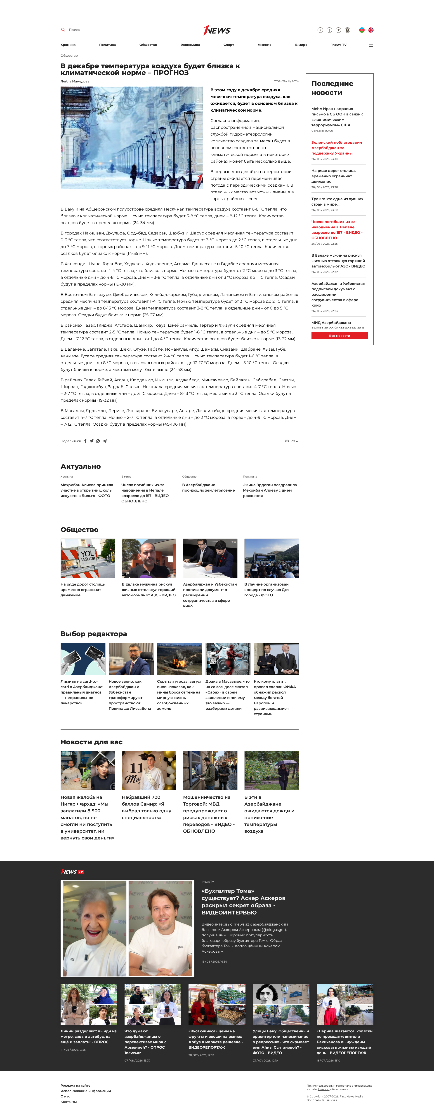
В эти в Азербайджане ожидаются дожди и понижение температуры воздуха (269, 814)
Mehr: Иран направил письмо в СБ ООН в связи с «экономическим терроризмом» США (337, 117)
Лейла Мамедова (75, 81)
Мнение (264, 44)
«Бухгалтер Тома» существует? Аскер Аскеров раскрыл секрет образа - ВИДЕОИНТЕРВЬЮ (243, 902)
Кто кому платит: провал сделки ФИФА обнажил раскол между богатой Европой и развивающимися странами (275, 697)
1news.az (324, 1089)
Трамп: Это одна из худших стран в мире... (337, 201)
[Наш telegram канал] (338, 30)
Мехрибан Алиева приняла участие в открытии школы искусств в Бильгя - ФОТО (87, 490)
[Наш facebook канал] (329, 30)
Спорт (229, 44)
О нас (65, 1096)
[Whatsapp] (98, 441)
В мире (301, 44)
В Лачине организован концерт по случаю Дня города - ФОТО (267, 589)
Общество (148, 44)
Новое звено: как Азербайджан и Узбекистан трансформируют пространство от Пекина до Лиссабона (130, 695)
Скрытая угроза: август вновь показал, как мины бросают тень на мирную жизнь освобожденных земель (179, 695)
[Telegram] (104, 441)
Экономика (190, 44)
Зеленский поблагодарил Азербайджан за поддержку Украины (336, 147)
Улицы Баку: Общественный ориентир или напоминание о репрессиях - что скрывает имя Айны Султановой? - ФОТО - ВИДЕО (281, 1042)
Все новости (339, 336)
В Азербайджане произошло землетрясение (208, 487)
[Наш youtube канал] (320, 30)
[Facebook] (85, 441)
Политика (107, 44)
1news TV (339, 44)
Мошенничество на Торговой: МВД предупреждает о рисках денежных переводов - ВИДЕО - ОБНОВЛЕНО (209, 814)
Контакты (69, 1101)
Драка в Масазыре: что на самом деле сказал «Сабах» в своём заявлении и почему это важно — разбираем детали (227, 695)
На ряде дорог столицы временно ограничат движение (83, 589)
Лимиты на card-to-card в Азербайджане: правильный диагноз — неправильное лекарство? (82, 692)
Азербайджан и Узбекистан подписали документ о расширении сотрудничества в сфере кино (210, 595)
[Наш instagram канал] (347, 30)
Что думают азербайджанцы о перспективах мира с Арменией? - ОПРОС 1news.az (145, 1042)
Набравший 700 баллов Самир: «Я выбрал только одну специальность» (146, 807)
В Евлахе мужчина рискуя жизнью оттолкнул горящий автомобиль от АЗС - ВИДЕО (149, 589)
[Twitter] (92, 441)
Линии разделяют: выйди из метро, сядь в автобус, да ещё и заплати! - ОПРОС (89, 1036)
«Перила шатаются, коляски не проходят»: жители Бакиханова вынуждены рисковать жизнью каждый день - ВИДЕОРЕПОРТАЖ (345, 1042)
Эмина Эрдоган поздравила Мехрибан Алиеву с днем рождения (270, 490)
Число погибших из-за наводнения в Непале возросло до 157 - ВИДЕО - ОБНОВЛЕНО (146, 493)
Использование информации (86, 1090)
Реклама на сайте (75, 1085)
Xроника (68, 44)
